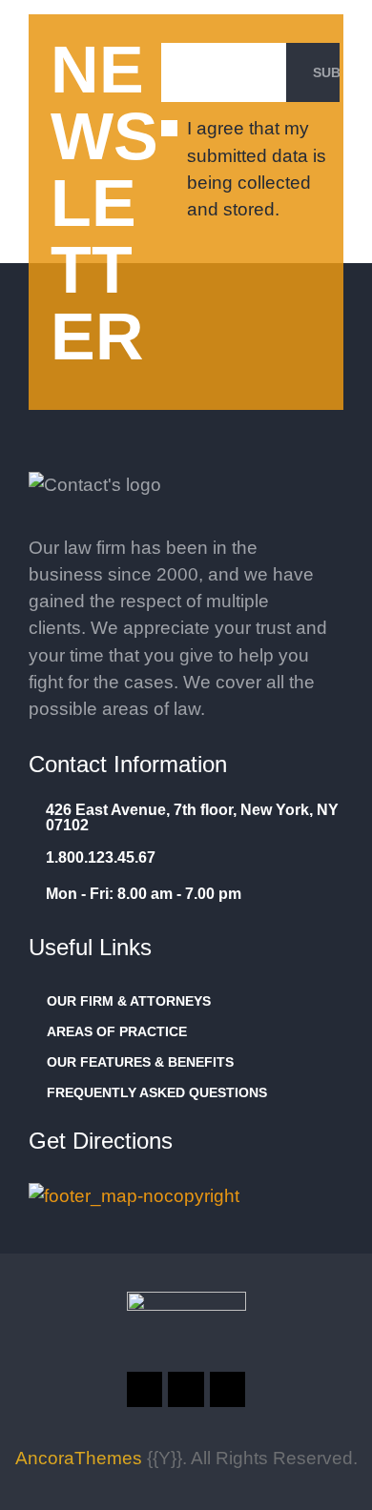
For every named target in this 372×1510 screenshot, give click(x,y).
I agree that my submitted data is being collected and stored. (256, 168)
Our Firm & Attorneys (129, 1001)
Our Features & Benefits (140, 1062)
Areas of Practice (117, 1031)
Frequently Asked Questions (157, 1092)
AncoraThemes (78, 1458)
